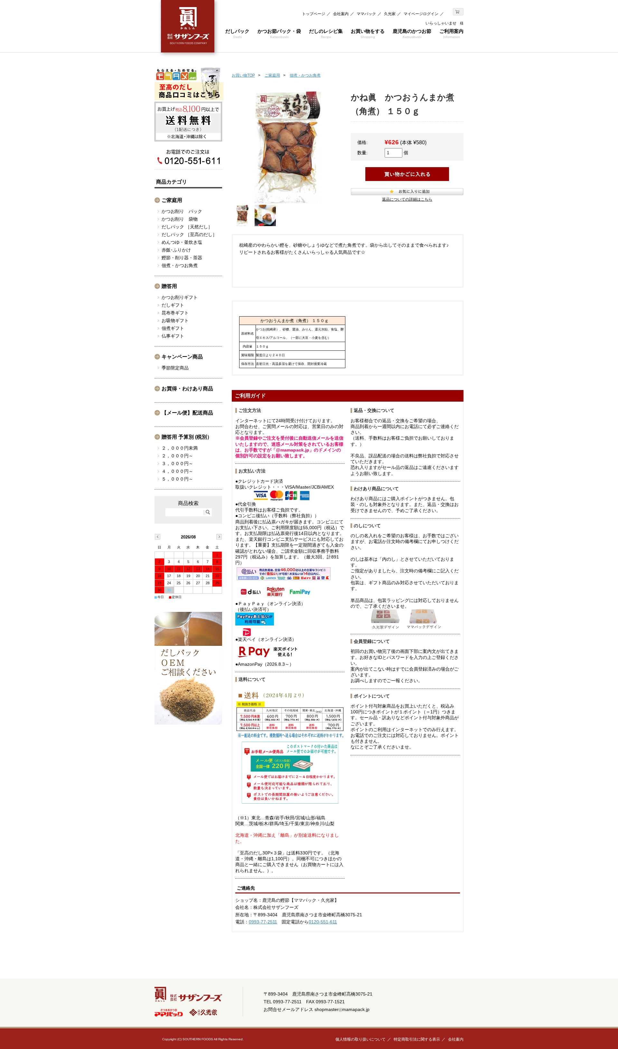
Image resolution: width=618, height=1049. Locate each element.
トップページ (313, 14)
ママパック (366, 14)
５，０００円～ (177, 479)
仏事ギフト (173, 336)
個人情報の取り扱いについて (360, 1039)
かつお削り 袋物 (180, 219)
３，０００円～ (177, 463)
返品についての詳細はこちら (407, 199)
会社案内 (341, 14)
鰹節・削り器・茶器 (182, 257)
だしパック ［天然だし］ (187, 226)
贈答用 (169, 286)
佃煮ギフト (173, 328)
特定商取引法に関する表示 (417, 1039)
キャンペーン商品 (182, 356)
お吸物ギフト (175, 320)
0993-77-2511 (263, 921)
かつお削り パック (182, 211)
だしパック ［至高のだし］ (189, 234)
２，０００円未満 (180, 448)
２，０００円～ (177, 455)
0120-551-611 (323, 921)
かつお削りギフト (180, 297)
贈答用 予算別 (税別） (187, 437)
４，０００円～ (177, 471)
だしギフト (173, 305)
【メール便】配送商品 (187, 412)
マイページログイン (421, 14)
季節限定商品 (175, 367)
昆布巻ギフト (175, 312)
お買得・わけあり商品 (187, 388)
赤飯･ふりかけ (176, 250)
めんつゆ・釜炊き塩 (182, 242)
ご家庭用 (272, 75)
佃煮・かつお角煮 (305, 75)
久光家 (390, 14)
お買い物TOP (243, 75)
